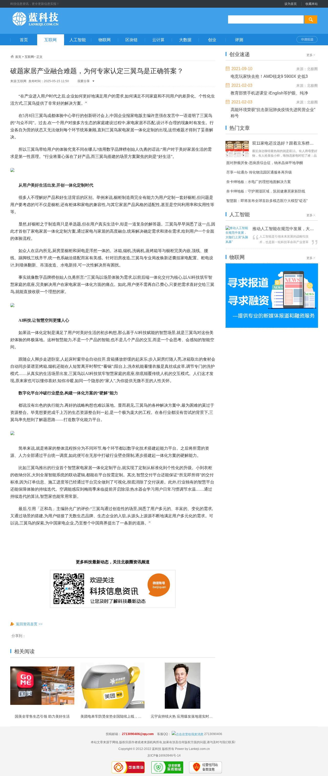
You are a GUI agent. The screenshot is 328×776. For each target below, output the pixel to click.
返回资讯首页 (29, 624)
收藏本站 (311, 4)
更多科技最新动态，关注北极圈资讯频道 (113, 562)
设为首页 (290, 4)
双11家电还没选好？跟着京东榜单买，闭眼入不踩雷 (283, 143)
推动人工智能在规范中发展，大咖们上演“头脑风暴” (284, 229)
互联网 (29, 57)
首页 (18, 57)
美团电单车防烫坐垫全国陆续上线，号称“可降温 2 (112, 716)
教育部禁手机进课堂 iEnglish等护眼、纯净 (269, 93)
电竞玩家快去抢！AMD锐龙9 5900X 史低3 (269, 76)
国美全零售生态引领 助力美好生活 (42, 716)
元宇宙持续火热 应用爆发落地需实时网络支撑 (183, 716)
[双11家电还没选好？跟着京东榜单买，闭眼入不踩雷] (237, 156)
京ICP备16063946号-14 (164, 755)
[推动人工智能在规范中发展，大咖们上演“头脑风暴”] (237, 242)
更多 (310, 55)
